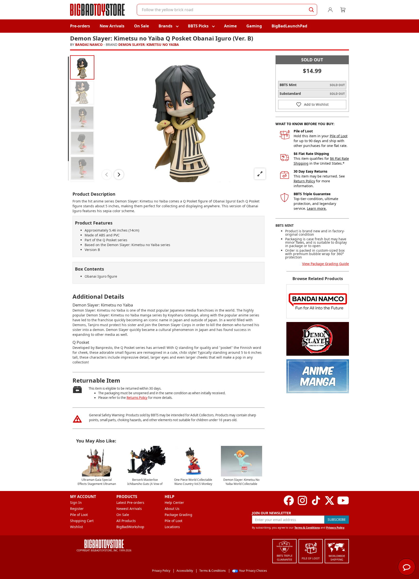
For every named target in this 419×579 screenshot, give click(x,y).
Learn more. (317, 208)
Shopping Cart (82, 520)
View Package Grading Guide (325, 263)
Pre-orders (80, 26)
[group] (82, 67)
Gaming (254, 26)
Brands (165, 26)
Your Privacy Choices (253, 571)
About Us (172, 508)
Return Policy (304, 181)
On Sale (141, 26)
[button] (107, 174)
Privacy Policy (335, 527)
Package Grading (178, 514)
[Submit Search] (311, 10)
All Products (126, 520)
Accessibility (185, 571)
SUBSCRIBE (337, 519)
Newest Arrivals (129, 508)
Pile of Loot (338, 136)
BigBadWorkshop (130, 526)
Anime (230, 26)
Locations (172, 526)
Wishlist (76, 526)
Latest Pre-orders (130, 502)
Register (77, 508)
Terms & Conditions (307, 527)
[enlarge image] (260, 174)
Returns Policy (137, 397)
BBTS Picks (198, 26)
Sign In (76, 502)
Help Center (174, 502)
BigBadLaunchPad (289, 26)
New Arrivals (112, 26)
